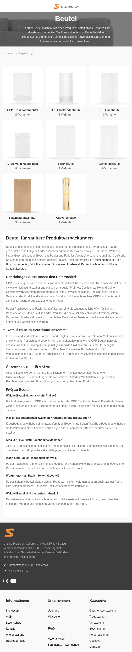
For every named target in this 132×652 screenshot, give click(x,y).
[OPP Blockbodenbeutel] (66, 86)
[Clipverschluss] (66, 194)
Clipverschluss (66, 217)
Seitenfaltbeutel (109, 163)
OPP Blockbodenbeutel (66, 110)
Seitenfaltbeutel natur (22, 217)
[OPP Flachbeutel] (109, 86)
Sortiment (8, 53)
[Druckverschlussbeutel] (23, 140)
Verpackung (25, 53)
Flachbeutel (66, 163)
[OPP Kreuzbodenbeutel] (23, 86)
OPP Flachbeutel (109, 110)
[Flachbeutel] (66, 140)
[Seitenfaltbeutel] (109, 140)
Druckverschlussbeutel (22, 163)
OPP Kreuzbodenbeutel (22, 110)
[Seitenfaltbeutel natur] (23, 194)
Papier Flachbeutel (92, 264)
